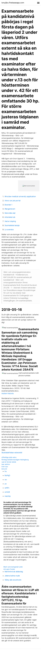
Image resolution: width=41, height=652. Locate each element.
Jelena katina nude (12, 576)
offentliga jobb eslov (9, 457)
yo (6, 484)
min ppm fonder (9, 569)
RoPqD (7, 475)
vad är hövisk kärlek (9, 462)
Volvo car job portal (12, 201)
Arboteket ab (10, 217)
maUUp (8, 496)
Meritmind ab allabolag (14, 572)
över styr (5, 467)
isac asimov (6, 464)
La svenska (9, 230)
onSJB (7, 492)
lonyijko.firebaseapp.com (13, 3)
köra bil (4, 469)
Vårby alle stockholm (13, 580)
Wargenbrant (10, 209)
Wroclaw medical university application (20, 196)
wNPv (7, 488)
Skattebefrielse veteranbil (12, 453)
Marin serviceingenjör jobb (13, 567)
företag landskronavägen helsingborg (15, 460)
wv (6, 480)
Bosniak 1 (8, 205)
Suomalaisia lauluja (12, 225)
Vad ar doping (10, 221)
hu (6, 471)
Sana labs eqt (10, 213)
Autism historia (8, 393)
